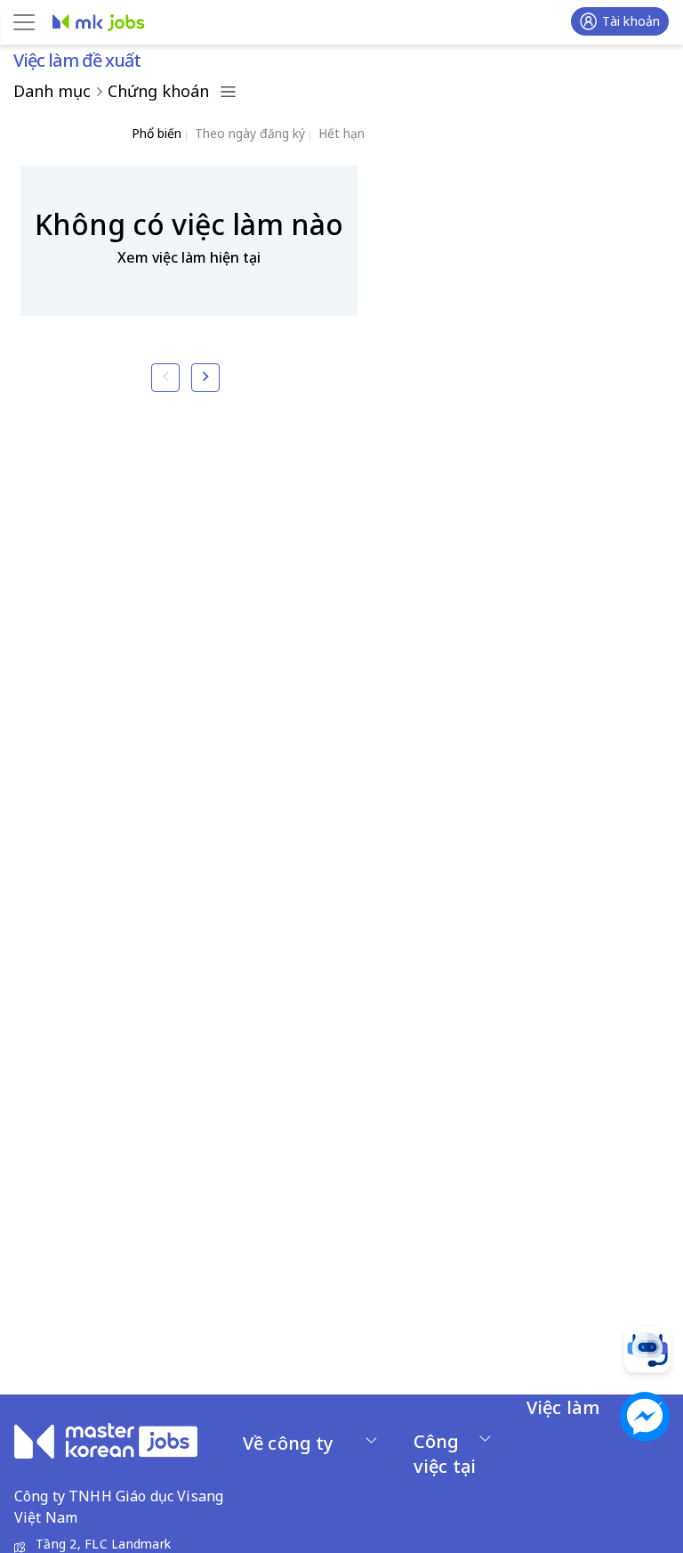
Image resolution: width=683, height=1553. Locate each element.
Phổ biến (156, 133)
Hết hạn (341, 133)
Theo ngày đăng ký (250, 133)
